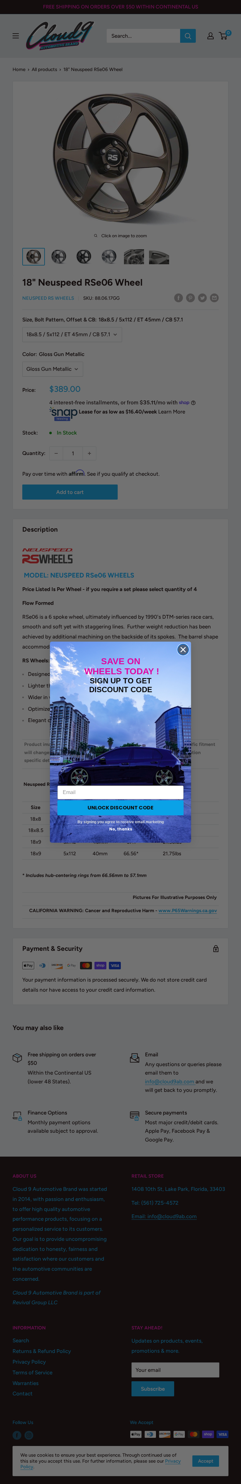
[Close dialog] (183, 649)
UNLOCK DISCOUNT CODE (120, 807)
